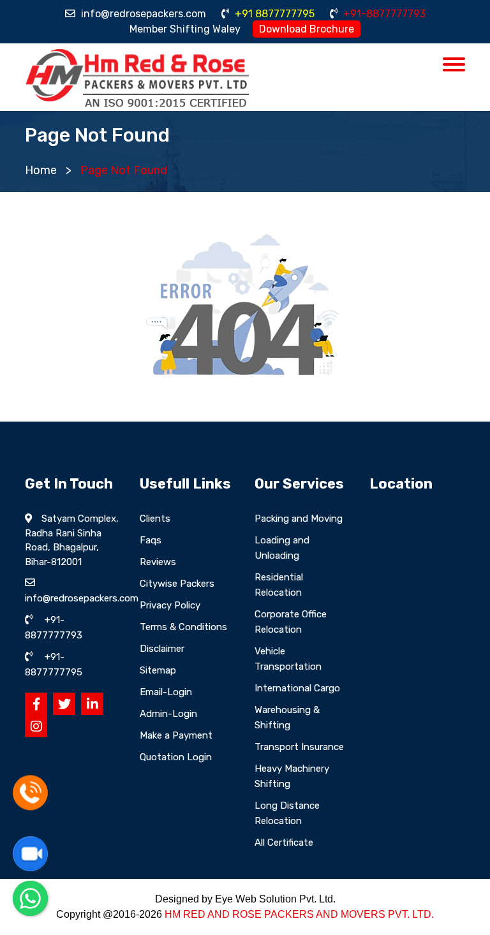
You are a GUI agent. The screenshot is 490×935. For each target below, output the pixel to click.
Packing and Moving (299, 518)
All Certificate (284, 842)
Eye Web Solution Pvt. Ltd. (275, 899)
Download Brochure (306, 29)
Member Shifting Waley (185, 29)
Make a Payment (176, 735)
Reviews (158, 562)
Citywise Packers (177, 583)
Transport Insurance (299, 747)
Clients (155, 518)
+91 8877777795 (273, 14)
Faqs (150, 540)
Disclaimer (162, 648)
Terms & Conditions (183, 627)
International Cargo (297, 688)
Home (41, 170)
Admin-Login (168, 713)
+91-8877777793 (383, 14)
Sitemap (158, 670)
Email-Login (166, 692)
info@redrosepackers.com (142, 14)
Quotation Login (176, 757)
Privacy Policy (170, 605)
